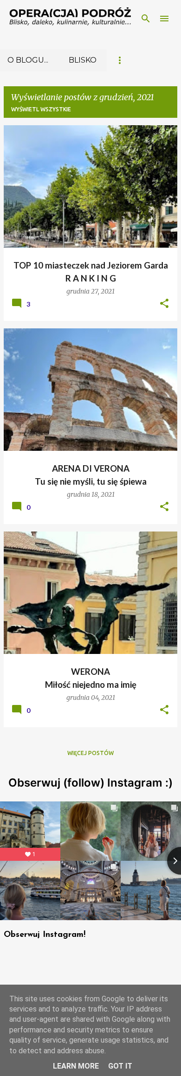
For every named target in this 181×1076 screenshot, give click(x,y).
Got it (120, 1066)
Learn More (76, 1066)
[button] (164, 304)
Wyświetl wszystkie (41, 109)
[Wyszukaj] (145, 18)
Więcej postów (90, 753)
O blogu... (27, 60)
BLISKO (83, 60)
